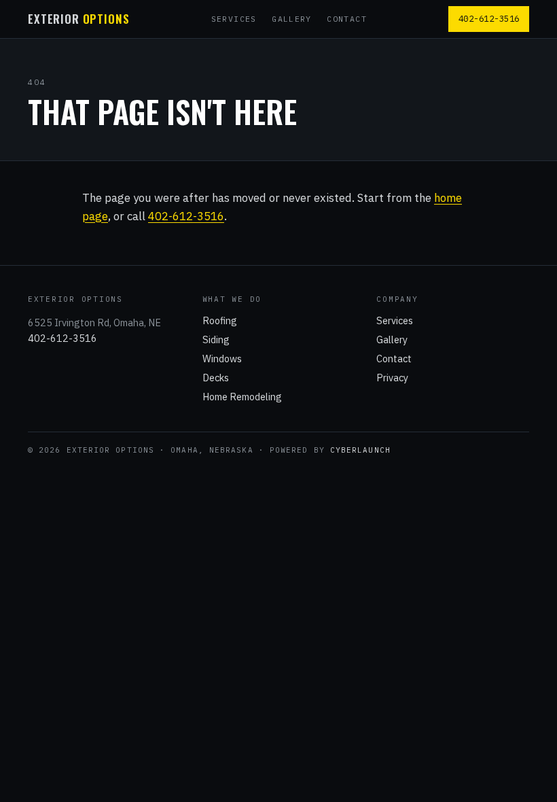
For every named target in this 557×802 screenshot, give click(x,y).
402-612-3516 (489, 18)
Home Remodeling (242, 396)
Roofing (219, 320)
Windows (222, 358)
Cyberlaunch (360, 450)
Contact (347, 19)
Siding (216, 339)
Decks (215, 377)
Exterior (78, 19)
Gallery (292, 19)
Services (234, 19)
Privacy (392, 377)
